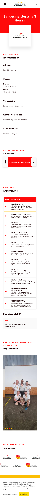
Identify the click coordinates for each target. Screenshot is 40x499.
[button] (5, 428)
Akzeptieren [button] (23, 494)
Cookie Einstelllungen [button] (10, 494)
